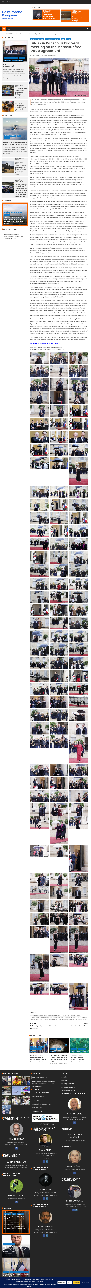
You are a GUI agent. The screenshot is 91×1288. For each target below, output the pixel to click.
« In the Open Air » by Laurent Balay (77, 1024)
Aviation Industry (10, 135)
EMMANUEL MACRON (46, 1017)
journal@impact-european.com (13, 236)
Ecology (33, 39)
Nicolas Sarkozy (53, 1019)
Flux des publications (67, 1084)
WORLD (73, 15)
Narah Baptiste (40, 1019)
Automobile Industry (11, 58)
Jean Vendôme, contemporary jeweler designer (49, 16)
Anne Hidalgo (43, 1015)
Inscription (64, 1077)
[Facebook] (16, 1148)
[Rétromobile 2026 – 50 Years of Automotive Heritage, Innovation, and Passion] (8, 90)
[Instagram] (47, 1161)
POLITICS (38, 1049)
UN (76, 1019)
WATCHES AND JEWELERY (46, 12)
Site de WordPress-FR (68, 1090)
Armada (7, 216)
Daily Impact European (12, 14)
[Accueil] (4, 28)
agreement (36, 1015)
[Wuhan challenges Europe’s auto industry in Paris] (15, 51)
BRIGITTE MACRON (63, 1015)
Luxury (45, 10)
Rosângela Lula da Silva (68, 1019)
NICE (46, 1019)
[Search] (87, 28)
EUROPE (74, 11)
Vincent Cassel (82, 1019)
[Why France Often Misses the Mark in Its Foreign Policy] (16, 1268)
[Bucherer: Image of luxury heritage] (66, 15)
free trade (60, 1017)
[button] (8, 29)
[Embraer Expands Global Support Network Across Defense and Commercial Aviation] (8, 167)
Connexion (64, 1080)
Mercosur (84, 1017)
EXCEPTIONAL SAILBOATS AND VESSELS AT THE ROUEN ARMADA (14, 221)
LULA (79, 1017)
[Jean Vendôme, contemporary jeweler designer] (37, 14)
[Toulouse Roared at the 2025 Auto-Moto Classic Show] (8, 106)
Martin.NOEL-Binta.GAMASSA (13, 1222)
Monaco (33, 1019)
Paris (60, 1019)
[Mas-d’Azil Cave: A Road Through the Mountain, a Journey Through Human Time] (59, 1045)
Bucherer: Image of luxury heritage (77, 19)
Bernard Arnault (52, 1015)
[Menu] (8, 29)
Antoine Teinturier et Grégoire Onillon (14, 1255)
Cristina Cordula (35, 1017)
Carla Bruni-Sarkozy (75, 1015)
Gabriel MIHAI (35, 55)
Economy (74, 10)
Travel (53, 1051)
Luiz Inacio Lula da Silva (71, 1017)
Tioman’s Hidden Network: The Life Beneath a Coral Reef (78, 1058)
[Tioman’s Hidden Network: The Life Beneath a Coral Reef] (79, 1045)
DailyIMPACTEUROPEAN (44, 1084)
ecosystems (82, 1049)
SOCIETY (21, 103)
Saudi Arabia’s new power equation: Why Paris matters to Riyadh (38, 1058)
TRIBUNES (20, 1214)
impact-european (49, 1081)
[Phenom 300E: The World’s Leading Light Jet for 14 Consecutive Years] (15, 129)
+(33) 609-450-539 (10, 238)
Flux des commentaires (68, 1087)
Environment (49, 39)
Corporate (18, 180)
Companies (17, 179)
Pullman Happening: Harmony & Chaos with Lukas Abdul (43, 1025)
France (55, 1017)
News (50, 10)
